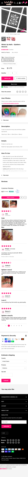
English (7, 458)
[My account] (17, 3)
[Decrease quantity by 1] (8, 73)
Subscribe (6, 426)
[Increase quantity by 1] (16, 73)
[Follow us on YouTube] (16, 440)
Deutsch (14, 458)
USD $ (3, 433)
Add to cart (7, 78)
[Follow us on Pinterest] (13, 440)
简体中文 (3, 458)
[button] (4, 49)
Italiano (17, 458)
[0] (25, 3)
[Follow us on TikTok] (19, 440)
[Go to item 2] (13, 204)
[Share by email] (26, 92)
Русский (3, 460)
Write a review (10, 197)
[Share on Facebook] (17, 92)
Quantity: (3, 73)
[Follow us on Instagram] (11, 440)
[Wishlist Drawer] (22, 3)
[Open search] (15, 3)
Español (7, 460)
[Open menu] (2, 3)
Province (3, 365)
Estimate (6, 380)
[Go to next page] (22, 326)
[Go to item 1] (5, 204)
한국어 (24, 458)
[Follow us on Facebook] (8, 440)
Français (10, 458)
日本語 (21, 458)
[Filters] (21, 197)
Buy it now (14, 84)
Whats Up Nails (5, 52)
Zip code (3, 371)
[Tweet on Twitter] (23, 92)
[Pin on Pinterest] (20, 92)
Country (3, 358)
